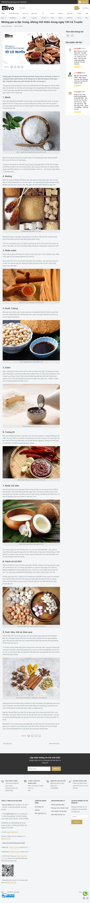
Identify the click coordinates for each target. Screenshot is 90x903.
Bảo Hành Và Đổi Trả (58, 814)
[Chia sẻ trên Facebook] (11, 67)
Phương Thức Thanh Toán (59, 808)
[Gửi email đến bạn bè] (18, 67)
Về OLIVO (44, 15)
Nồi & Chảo (52, 15)
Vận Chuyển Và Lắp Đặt (59, 811)
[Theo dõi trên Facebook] (68, 35)
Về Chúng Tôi (39, 807)
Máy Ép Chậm (60, 15)
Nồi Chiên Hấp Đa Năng (14, 15)
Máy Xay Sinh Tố (70, 15)
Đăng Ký (84, 2)
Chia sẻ (6, 67)
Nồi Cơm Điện (25, 15)
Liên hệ (87, 15)
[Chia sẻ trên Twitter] (15, 67)
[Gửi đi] (76, 8)
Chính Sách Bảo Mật (57, 805)
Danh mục (3, 15)
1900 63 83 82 (14, 847)
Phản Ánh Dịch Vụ (40, 813)
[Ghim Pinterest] (22, 67)
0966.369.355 (6, 839)
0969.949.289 (11, 882)
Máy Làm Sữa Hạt (34, 15)
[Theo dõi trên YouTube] (72, 35)
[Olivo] (8, 8)
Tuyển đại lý (79, 15)
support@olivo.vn (12, 832)
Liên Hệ (37, 810)
